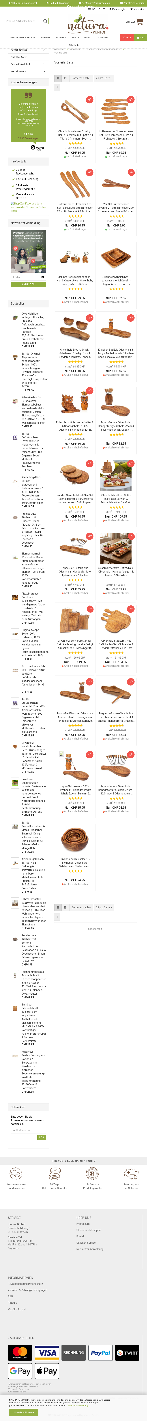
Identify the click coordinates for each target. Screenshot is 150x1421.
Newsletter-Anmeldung (90, 1249)
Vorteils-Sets (18, 71)
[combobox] (104, 78)
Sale (128, 37)
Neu (142, 37)
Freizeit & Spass (81, 37)
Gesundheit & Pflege (22, 37)
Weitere (73, 44)
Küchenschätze (19, 49)
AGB (10, 1296)
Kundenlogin (118, 9)
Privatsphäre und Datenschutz (25, 1283)
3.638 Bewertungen (28, 138)
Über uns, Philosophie (88, 1230)
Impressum (83, 1223)
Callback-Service (86, 1242)
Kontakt (80, 1236)
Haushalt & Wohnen (53, 37)
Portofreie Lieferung (134, 3)
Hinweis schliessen (24, 1412)
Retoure (12, 1302)
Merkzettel (139, 9)
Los (41, 1137)
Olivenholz (104, 37)
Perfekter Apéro (19, 57)
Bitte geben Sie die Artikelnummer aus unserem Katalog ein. (27, 1120)
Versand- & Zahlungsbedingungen (27, 1290)
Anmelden (28, 284)
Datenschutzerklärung (77, 1405)
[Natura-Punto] (88, 24)
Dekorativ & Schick (21, 64)
